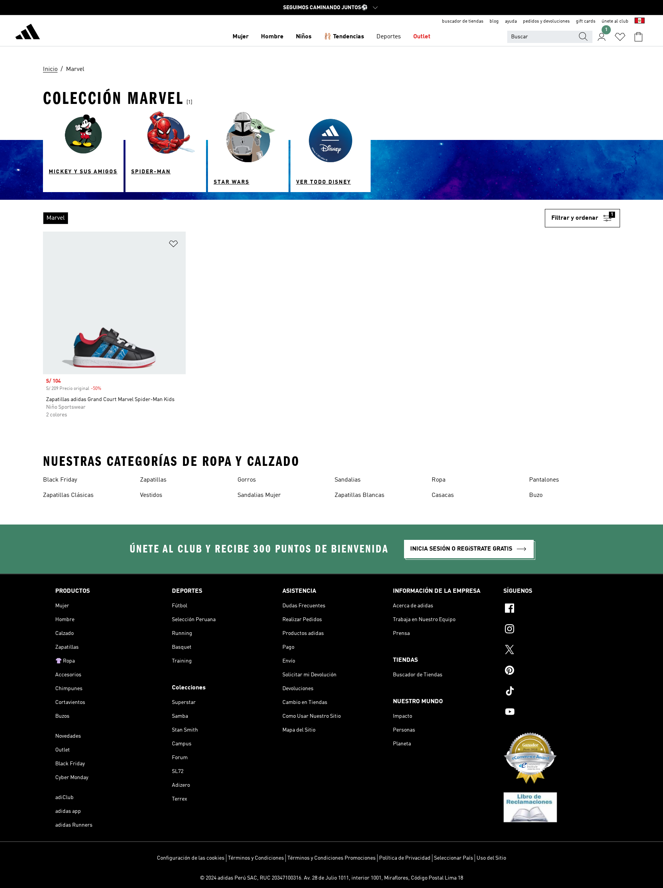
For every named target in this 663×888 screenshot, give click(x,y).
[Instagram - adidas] (555, 630)
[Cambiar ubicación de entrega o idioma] (640, 21)
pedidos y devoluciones (546, 21)
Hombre (272, 37)
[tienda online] (27, 33)
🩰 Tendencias (344, 37)
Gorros (246, 480)
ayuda (511, 21)
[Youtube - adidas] (555, 712)
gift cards (585, 21)
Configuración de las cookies (190, 858)
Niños (304, 37)
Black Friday (60, 480)
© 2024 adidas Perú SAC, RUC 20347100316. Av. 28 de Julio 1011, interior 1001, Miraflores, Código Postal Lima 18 (331, 878)
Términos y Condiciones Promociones (331, 858)
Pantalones (544, 480)
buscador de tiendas (462, 21)
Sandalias (348, 480)
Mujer (241, 37)
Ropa (438, 480)
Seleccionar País (453, 858)
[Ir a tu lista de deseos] (620, 37)
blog (494, 21)
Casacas (443, 495)
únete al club (615, 21)
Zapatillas (153, 480)
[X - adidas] (555, 650)
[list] (294, 218)
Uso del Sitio (491, 858)
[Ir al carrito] (638, 37)
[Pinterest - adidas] (555, 671)
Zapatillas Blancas (359, 495)
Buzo (536, 495)
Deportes (388, 37)
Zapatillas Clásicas (68, 495)
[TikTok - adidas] (555, 692)
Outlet (421, 37)
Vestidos (151, 495)
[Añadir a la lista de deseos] (173, 245)
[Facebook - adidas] (555, 609)
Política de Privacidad (404, 858)
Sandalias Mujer (259, 495)
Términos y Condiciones (256, 858)
